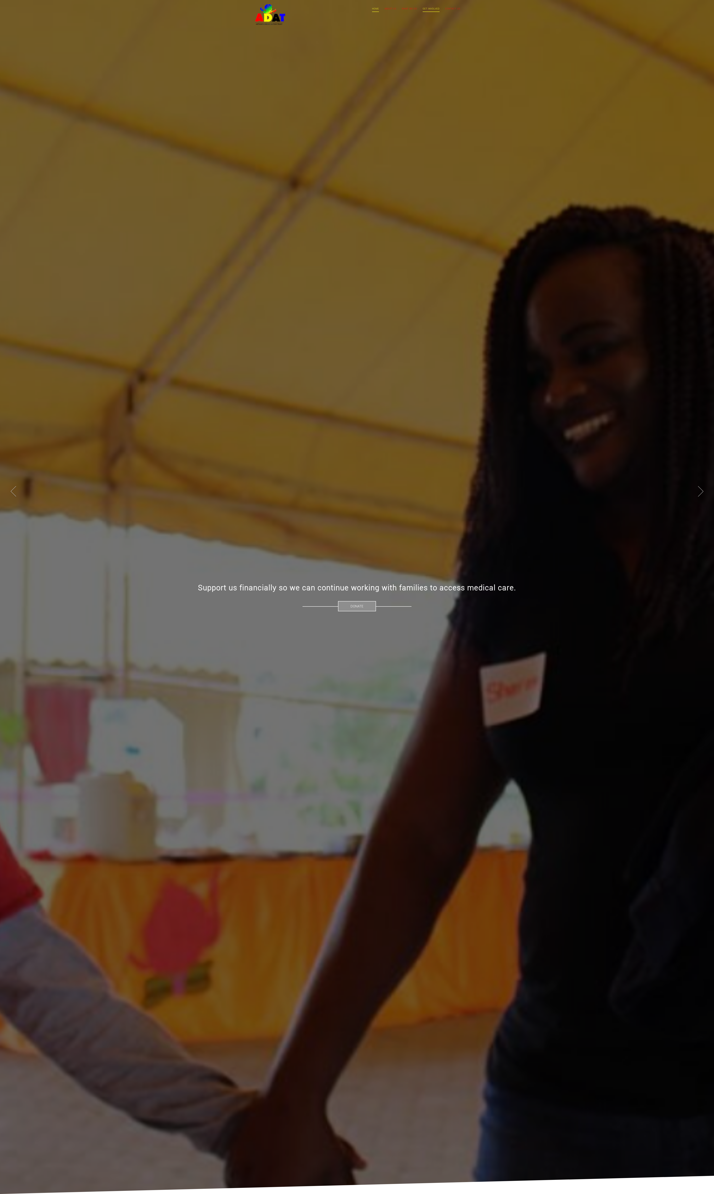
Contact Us (452, 8)
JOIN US (357, 606)
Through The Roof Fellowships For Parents (357, 587)
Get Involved (431, 8)
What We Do (409, 8)
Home (375, 8)
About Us (390, 8)
